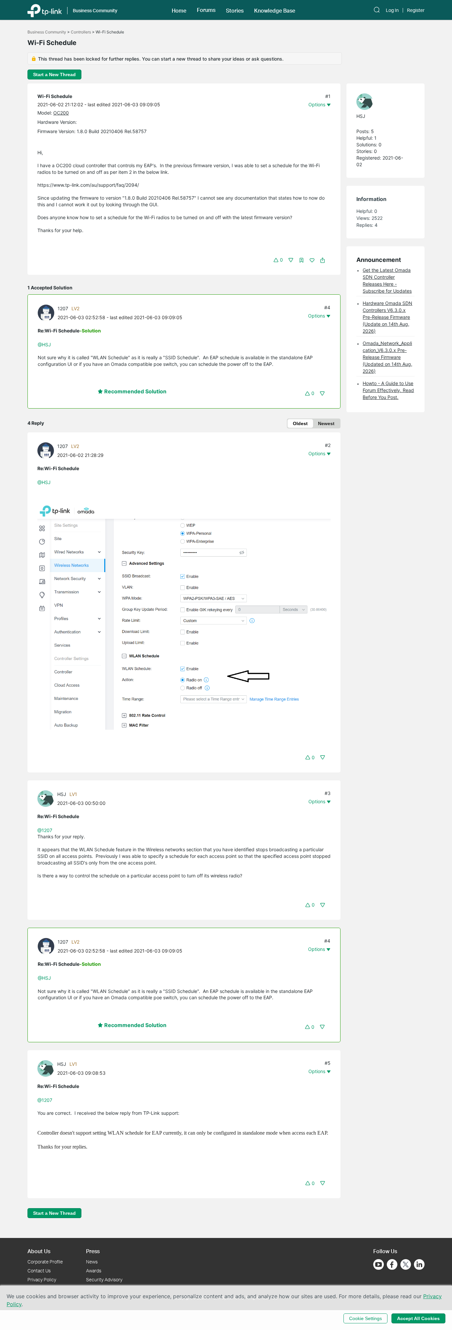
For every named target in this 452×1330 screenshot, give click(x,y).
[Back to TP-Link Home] (44, 10)
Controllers (81, 31)
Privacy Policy (41, 1279)
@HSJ (44, 344)
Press (93, 1251)
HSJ (61, 794)
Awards (93, 1270)
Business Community (46, 31)
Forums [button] (206, 10)
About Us (38, 1251)
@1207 (44, 830)
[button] (179, 10)
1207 (63, 308)
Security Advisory (104, 1279)
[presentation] (46, 313)
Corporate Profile (45, 1261)
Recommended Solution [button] (134, 391)
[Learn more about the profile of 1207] (48, 312)
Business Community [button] (95, 10)
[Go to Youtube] (378, 1264)
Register (416, 10)
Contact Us (39, 1270)
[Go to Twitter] (405, 1265)
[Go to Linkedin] (419, 1264)
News (92, 1261)
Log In (392, 10)
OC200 (61, 113)
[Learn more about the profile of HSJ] (47, 798)
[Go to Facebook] (392, 1264)
